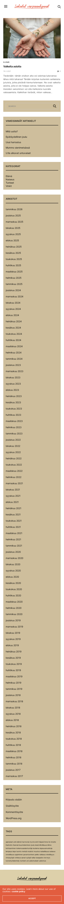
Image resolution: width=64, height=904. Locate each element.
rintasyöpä (10, 858)
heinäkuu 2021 (13, 508)
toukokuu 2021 (14, 520)
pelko (37, 854)
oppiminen (19, 854)
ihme (46, 842)
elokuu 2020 (12, 576)
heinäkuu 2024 (14, 321)
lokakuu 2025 (13, 228)
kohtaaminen (11, 848)
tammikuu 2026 (14, 209)
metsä (24, 851)
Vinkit (9, 186)
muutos (37, 851)
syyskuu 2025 (13, 234)
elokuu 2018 (12, 720)
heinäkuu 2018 (13, 726)
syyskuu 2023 (13, 383)
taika (33, 858)
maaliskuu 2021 (14, 533)
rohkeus (18, 858)
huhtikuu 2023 (13, 414)
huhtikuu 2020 (13, 595)
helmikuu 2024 (13, 352)
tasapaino (39, 858)
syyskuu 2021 (13, 495)
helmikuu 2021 (13, 539)
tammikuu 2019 (14, 688)
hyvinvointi (34, 842)
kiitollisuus (43, 845)
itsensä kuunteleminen (22, 845)
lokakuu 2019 (13, 632)
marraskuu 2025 (14, 221)
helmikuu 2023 (13, 427)
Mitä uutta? (12, 131)
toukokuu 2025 (14, 259)
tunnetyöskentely (13, 861)
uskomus (42, 861)
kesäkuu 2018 (13, 732)
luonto (19, 851)
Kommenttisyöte (14, 812)
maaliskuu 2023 (14, 421)
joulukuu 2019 (13, 620)
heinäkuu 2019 (13, 651)
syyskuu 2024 (13, 309)
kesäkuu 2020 (13, 583)
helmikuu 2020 (13, 607)
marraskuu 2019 (14, 626)
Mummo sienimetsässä (18, 147)
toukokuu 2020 (14, 589)
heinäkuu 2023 (14, 396)
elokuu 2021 (12, 502)
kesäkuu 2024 (13, 327)
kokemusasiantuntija (24, 848)
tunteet (23, 861)
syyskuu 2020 (13, 570)
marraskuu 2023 (14, 371)
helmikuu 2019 (13, 682)
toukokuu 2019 (14, 664)
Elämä (6, 62)
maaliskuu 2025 (14, 271)
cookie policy (18, 891)
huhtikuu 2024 (13, 340)
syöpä (28, 858)
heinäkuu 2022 (13, 458)
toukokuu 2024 (14, 333)
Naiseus (10, 179)
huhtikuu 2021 (13, 527)
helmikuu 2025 (13, 277)
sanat (23, 858)
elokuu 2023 (12, 389)
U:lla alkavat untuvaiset (18, 153)
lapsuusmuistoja (46, 848)
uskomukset (34, 861)
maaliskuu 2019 (14, 676)
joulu (33, 845)
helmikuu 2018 (13, 757)
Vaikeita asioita (12, 66)
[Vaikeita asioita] (32, 38)
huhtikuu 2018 (13, 745)
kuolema (36, 848)
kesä (37, 845)
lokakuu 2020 (13, 564)
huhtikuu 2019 (13, 670)
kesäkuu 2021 (13, 514)
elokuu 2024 (12, 315)
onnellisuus (10, 854)
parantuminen (28, 854)
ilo (49, 842)
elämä (19, 842)
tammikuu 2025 (14, 284)
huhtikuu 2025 (13, 265)
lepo (14, 851)
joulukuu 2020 (13, 551)
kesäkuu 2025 (13, 252)
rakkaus (42, 854)
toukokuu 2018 (14, 738)
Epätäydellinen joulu (16, 136)
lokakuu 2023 (13, 377)
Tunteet (10, 183)
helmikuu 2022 (13, 477)
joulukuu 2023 (13, 365)
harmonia (25, 842)
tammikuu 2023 (14, 433)
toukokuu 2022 (14, 464)
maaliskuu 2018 (14, 751)
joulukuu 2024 (13, 290)
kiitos (49, 845)
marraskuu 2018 (14, 701)
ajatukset (9, 842)
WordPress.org (13, 818)
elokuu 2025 (12, 240)
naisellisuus (44, 851)
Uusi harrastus (13, 142)
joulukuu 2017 (13, 769)
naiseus (52, 851)
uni (27, 861)
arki (14, 842)
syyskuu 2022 (13, 452)
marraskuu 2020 (14, 558)
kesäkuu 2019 (13, 657)
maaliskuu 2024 (14, 346)
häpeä (41, 842)
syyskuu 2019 (13, 639)
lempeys (9, 851)
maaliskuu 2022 (14, 470)
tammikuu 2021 (14, 545)
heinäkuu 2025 (14, 246)
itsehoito (9, 845)
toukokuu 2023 (14, 408)
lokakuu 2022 (13, 446)
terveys (47, 858)
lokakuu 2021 (13, 489)
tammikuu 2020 (14, 614)
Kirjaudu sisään (14, 799)
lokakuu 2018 (13, 707)
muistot (30, 851)
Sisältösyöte (12, 805)
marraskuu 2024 (14, 296)
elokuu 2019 (12, 645)
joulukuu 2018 (13, 695)
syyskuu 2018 (13, 713)
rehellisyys (50, 854)
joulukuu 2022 (13, 439)
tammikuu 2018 (14, 763)
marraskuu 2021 (14, 483)
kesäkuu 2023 (13, 402)
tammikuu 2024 (14, 358)
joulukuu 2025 (13, 215)
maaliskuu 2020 (14, 601)
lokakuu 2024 (13, 302)
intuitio (53, 842)
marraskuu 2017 (14, 776)
